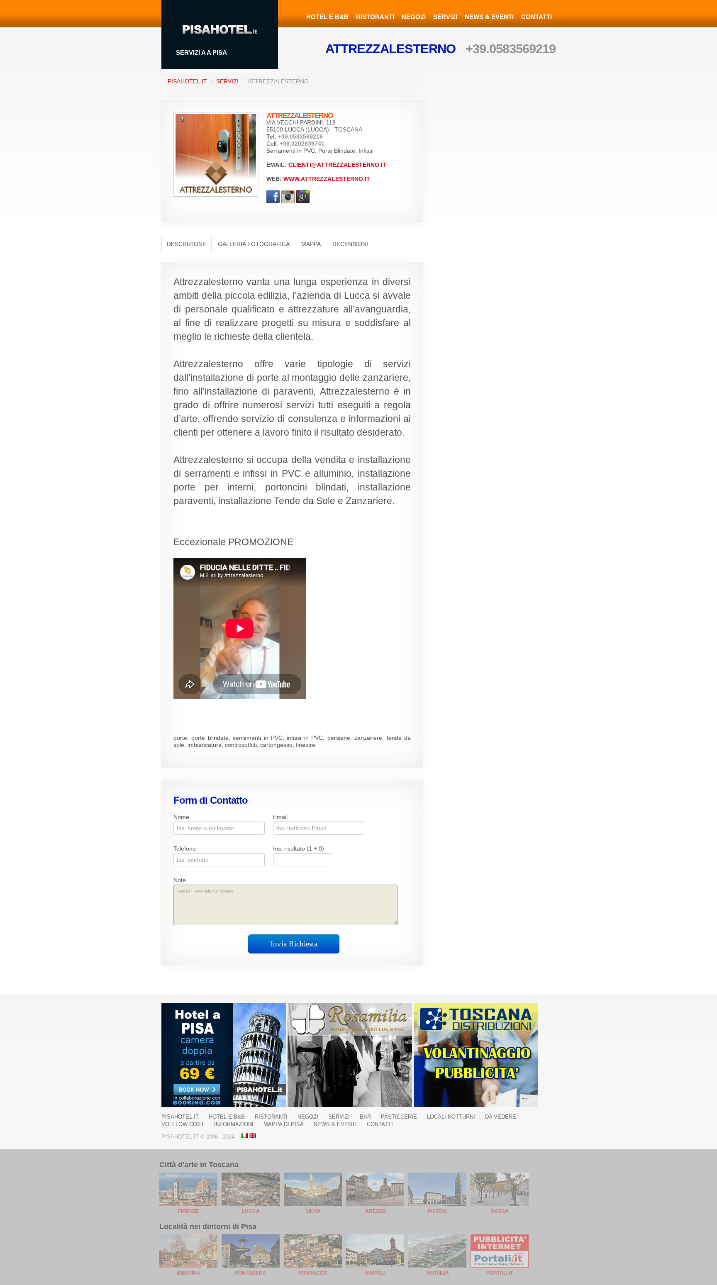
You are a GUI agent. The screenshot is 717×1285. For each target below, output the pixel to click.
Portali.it (499, 1273)
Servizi (445, 16)
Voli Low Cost (182, 1124)
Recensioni (350, 244)
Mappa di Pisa (283, 1124)
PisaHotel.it (187, 81)
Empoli (375, 1273)
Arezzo (375, 1211)
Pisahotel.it (180, 1117)
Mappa (311, 244)
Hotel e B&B (327, 16)
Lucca (251, 1211)
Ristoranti (375, 16)
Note (179, 880)
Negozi (414, 16)
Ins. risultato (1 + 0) (298, 848)
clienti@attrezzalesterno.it (337, 164)
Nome (181, 817)
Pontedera (250, 1273)
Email (280, 817)
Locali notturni (451, 1117)
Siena (313, 1211)
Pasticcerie (399, 1117)
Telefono (184, 848)
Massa (499, 1211)
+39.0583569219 (511, 48)
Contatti (536, 16)
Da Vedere (500, 1117)
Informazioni (234, 1124)
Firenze (188, 1211)
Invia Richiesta (294, 943)
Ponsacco (312, 1273)
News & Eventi (489, 16)
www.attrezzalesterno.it (326, 179)
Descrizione (186, 244)
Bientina (188, 1273)
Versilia (437, 1273)
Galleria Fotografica (254, 244)
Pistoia (437, 1211)
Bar (365, 1117)
